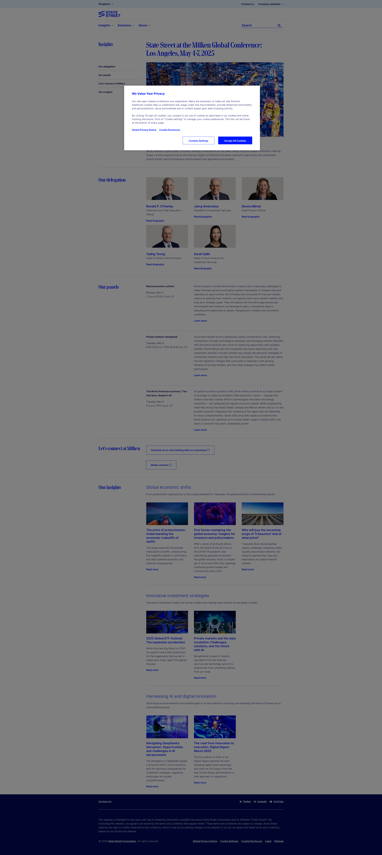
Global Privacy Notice (144, 129)
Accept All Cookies (235, 140)
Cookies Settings (198, 140)
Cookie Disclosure (169, 129)
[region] (192, 118)
